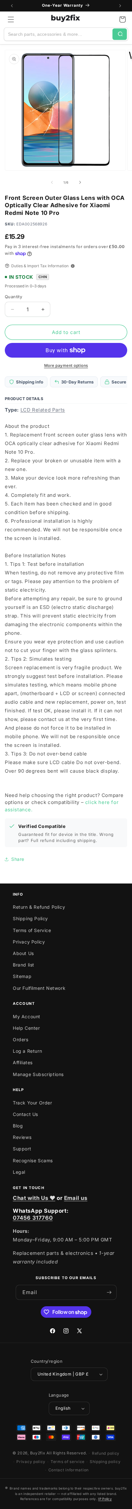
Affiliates (23, 1062)
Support (22, 1148)
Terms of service (68, 1461)
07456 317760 (33, 1218)
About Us (23, 953)
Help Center (26, 1028)
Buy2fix (37, 1453)
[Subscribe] (109, 1292)
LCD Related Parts (43, 410)
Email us (75, 1198)
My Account (26, 1016)
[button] (11, 19)
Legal (19, 1172)
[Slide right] (80, 182)
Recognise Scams (33, 1160)
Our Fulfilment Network (39, 988)
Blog (18, 1125)
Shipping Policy (30, 918)
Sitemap (22, 976)
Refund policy (106, 1453)
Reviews (22, 1137)
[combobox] (58, 34)
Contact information (68, 1469)
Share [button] (17, 859)
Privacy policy (30, 1461)
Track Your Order (32, 1102)
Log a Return (27, 1051)
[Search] (119, 34)
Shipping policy (105, 1461)
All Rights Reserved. (66, 1453)
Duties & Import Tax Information (40, 265)
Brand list (23, 964)
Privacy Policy (29, 941)
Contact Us (25, 1114)
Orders (21, 1039)
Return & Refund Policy (39, 907)
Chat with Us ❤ (34, 1198)
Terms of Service (32, 930)
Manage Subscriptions (38, 1074)
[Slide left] (52, 182)
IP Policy (105, 1499)
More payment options (66, 365)
